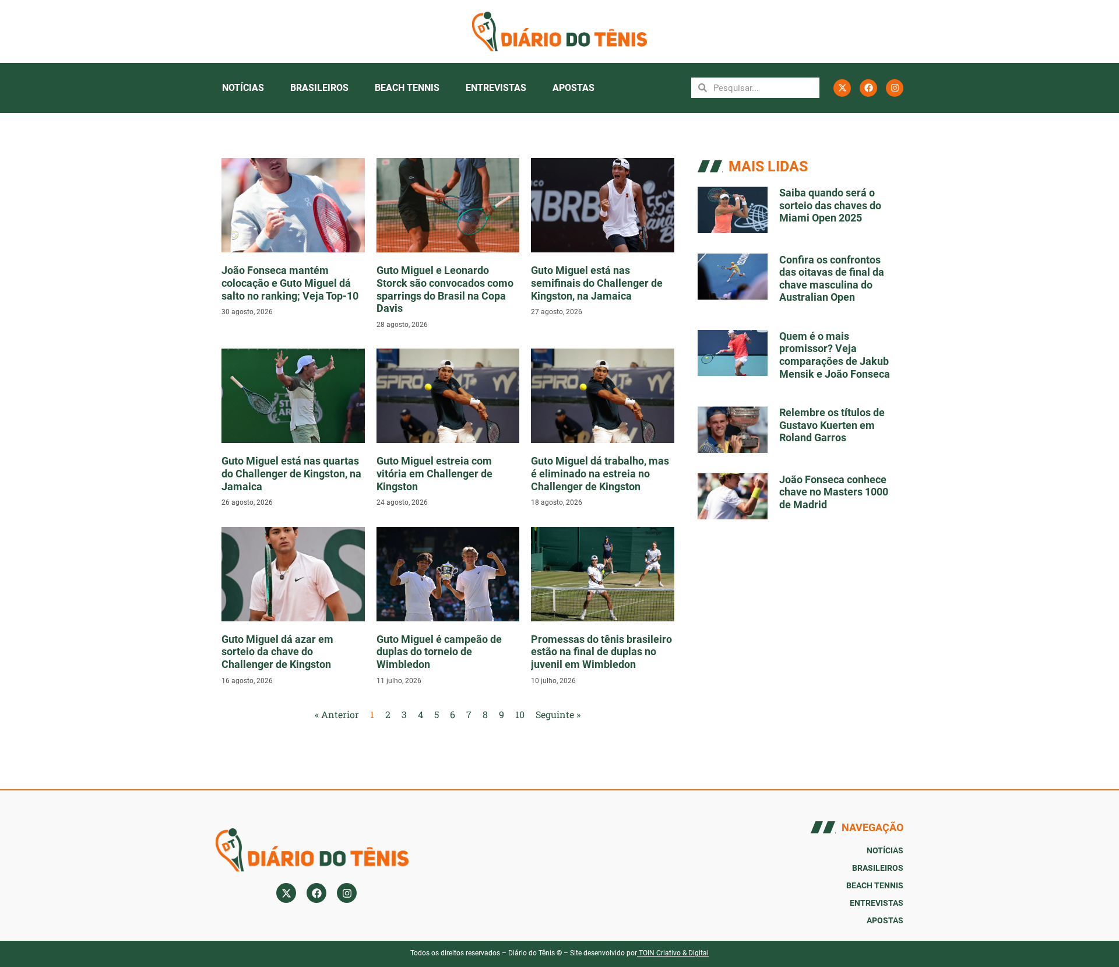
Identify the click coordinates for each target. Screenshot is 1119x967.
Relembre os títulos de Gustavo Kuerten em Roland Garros (832, 425)
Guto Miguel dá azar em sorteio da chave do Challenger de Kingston (277, 651)
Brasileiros (319, 87)
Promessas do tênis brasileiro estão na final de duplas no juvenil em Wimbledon (601, 651)
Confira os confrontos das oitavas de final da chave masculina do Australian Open (831, 279)
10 (520, 714)
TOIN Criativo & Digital (674, 953)
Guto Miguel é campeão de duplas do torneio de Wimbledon (439, 651)
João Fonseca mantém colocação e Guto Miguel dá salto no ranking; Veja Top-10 (289, 282)
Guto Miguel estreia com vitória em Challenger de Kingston (434, 473)
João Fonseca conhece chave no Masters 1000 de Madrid (833, 492)
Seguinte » (558, 714)
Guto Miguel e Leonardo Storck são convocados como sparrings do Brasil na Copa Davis (444, 289)
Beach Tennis (407, 87)
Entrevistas (496, 87)
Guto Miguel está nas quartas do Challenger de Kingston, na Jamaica (291, 473)
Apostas (573, 87)
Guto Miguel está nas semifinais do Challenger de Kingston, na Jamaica (597, 282)
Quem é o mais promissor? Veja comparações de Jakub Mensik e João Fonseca (834, 355)
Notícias (243, 87)
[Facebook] (868, 88)
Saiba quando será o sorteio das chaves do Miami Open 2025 (830, 205)
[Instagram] (894, 88)
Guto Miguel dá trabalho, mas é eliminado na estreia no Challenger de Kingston (600, 473)
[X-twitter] (842, 88)
